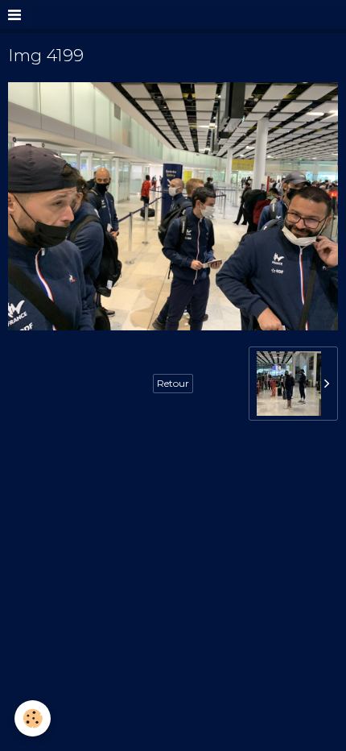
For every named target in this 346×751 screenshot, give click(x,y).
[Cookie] (32, 718)
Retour (173, 383)
